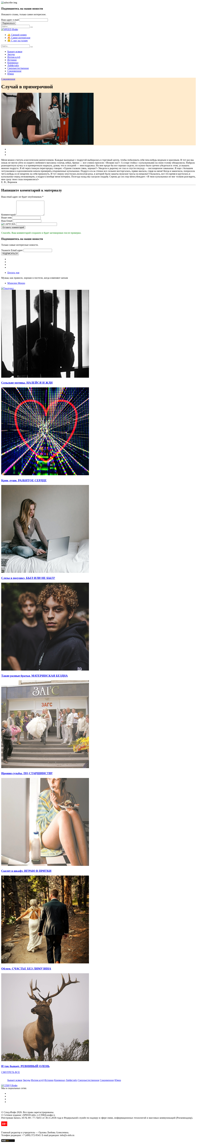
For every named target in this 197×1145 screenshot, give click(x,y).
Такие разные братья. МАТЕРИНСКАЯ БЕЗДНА (34, 675)
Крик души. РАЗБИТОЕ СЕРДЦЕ (24, 480)
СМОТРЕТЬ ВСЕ (10, 1072)
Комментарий (8, 214)
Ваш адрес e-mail (10, 19)
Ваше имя (6, 217)
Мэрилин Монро (16, 283)
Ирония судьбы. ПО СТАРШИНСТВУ (27, 773)
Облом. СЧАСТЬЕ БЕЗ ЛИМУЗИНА (26, 968)
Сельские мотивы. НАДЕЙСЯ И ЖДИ (27, 382)
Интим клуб (13, 57)
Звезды (11, 54)
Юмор (10, 73)
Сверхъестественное (18, 68)
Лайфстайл (13, 65)
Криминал (12, 62)
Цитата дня (13, 272)
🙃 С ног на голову (17, 40)
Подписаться (8, 23)
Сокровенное (14, 71)
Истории (12, 60)
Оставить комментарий (13, 227)
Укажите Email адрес (12, 250)
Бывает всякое (14, 51)
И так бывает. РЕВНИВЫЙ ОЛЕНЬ (25, 1066)
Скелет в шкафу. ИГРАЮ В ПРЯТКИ (26, 870)
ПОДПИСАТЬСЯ (10, 253)
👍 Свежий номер (17, 34)
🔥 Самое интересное (18, 37)
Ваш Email (6, 221)
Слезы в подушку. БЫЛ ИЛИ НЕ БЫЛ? (28, 578)
